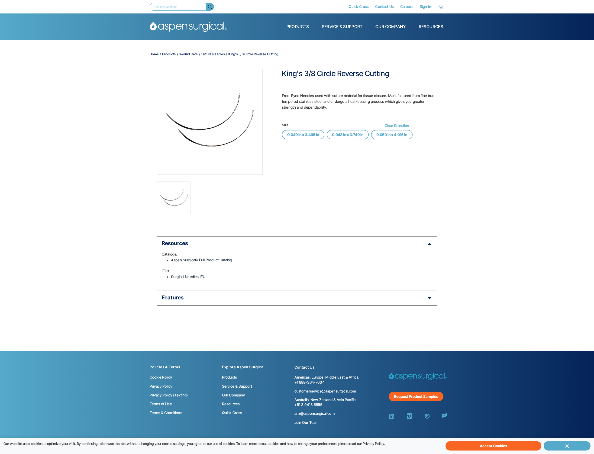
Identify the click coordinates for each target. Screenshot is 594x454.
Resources (431, 26)
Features (173, 297)
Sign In (425, 6)
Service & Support (342, 26)
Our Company (390, 26)
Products (298, 26)
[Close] (567, 446)
